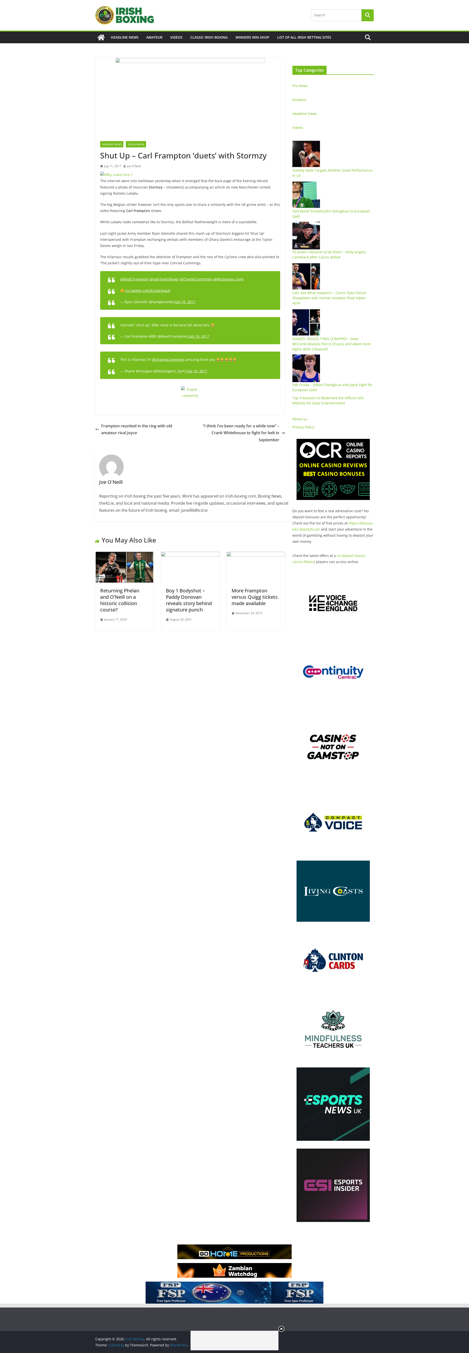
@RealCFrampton (134, 279)
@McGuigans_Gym (228, 279)
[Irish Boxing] (101, 37)
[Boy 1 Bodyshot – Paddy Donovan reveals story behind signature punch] (190, 555)
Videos (176, 37)
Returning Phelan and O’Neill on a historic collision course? (119, 600)
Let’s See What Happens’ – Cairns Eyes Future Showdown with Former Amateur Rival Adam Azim (329, 297)
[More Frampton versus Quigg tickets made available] (256, 555)
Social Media (136, 144)
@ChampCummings (196, 279)
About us (299, 419)
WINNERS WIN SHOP (252, 37)
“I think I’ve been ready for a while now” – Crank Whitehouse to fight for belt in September (241, 433)
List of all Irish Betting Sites (304, 37)
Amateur (154, 37)
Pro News (300, 85)
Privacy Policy (303, 427)
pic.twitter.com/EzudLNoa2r (148, 290)
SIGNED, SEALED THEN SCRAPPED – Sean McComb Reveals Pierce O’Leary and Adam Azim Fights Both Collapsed (331, 343)
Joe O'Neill (134, 166)
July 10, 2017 (185, 301)
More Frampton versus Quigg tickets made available (255, 597)
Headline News (125, 37)
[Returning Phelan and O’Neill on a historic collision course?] (124, 555)
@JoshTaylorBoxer (164, 279)
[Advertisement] (234, 1340)
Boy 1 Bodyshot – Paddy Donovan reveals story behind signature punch (189, 600)
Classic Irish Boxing (209, 37)
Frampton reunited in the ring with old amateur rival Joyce (136, 429)
